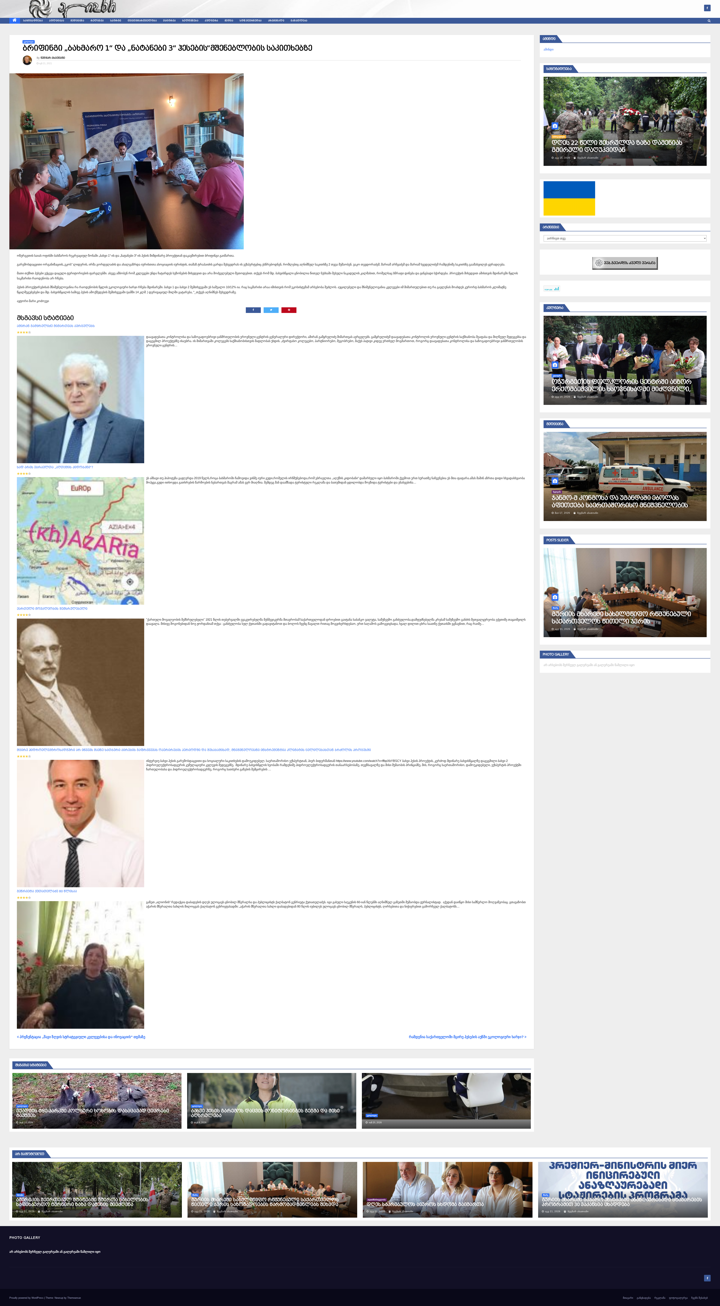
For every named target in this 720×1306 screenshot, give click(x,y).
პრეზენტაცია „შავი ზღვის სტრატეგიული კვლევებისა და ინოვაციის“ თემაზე (82, 1037)
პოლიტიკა (56, 20)
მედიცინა (77, 20)
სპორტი (115, 20)
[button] (709, 20)
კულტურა (211, 20)
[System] (625, 263)
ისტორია (169, 20)
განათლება (299, 20)
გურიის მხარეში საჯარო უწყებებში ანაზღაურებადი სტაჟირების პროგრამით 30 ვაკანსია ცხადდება (622, 1202)
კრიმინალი (276, 20)
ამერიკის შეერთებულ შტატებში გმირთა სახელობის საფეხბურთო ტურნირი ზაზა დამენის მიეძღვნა (82, 1202)
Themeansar (74, 1297)
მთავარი (628, 1297)
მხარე (578, 608)
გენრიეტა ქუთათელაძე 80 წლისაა (47, 891)
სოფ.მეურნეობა (251, 20)
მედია (229, 20)
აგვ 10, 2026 (562, 396)
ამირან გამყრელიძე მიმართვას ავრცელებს (56, 326)
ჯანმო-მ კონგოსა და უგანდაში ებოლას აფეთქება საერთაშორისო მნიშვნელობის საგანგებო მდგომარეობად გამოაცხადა (643, 505)
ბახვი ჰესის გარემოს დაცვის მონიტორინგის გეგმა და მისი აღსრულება (265, 1113)
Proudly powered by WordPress (26, 1297)
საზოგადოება (33, 20)
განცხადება (644, 1297)
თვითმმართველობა (142, 20)
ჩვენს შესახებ (699, 1297)
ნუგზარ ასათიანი (53, 57)
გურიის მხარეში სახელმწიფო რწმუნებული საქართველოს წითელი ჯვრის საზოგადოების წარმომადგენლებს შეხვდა (644, 621)
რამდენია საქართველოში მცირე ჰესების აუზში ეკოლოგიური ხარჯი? (466, 1037)
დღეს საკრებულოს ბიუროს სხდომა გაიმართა (425, 1204)
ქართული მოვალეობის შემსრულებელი (52, 609)
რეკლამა (659, 1297)
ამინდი (549, 49)
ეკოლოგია (29, 42)
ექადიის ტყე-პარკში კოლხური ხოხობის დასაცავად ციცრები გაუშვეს (92, 1113)
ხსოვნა (20, 1195)
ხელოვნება (190, 20)
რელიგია (97, 20)
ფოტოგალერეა (678, 1297)
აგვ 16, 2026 (562, 157)
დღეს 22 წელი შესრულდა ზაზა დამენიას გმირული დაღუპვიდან (617, 146)
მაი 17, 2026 (585, 513)
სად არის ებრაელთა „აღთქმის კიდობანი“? (55, 467)
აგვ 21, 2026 (585, 629)
